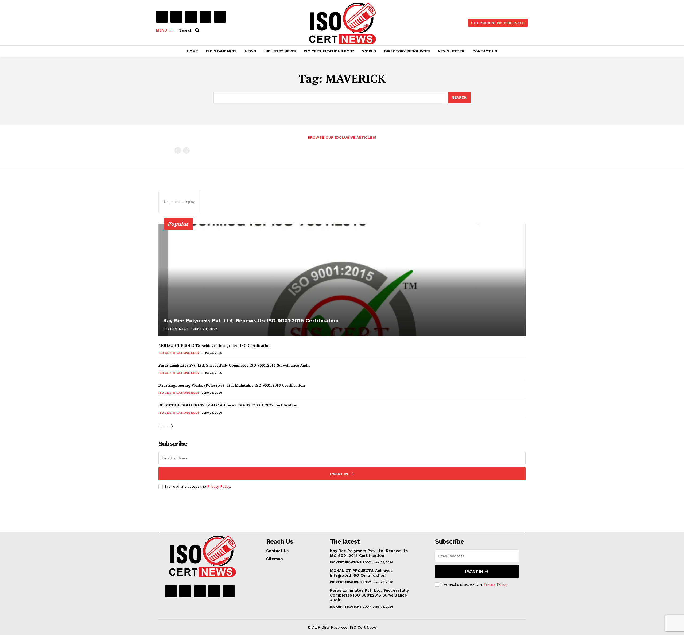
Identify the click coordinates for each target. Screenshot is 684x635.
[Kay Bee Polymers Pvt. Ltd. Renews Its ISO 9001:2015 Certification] (342, 280)
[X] (205, 17)
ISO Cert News (175, 329)
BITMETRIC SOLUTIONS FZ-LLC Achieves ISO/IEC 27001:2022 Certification (227, 405)
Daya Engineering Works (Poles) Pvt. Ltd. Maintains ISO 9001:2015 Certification (231, 385)
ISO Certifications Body (179, 353)
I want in (339, 474)
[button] (190, 30)
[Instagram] (176, 17)
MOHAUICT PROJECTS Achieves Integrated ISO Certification (214, 345)
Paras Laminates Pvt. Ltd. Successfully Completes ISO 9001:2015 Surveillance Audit (234, 365)
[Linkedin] (191, 17)
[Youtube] (220, 17)
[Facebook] (162, 17)
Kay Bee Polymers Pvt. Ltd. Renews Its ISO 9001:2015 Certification (251, 320)
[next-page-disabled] (186, 150)
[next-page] (170, 426)
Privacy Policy (218, 487)
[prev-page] (177, 150)
